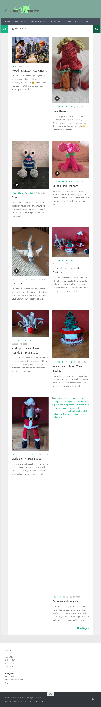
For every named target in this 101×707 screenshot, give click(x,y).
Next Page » (83, 628)
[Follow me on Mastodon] (94, 699)
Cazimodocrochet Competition (76, 21)
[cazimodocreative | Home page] (22, 9)
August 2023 (10, 663)
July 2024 (9, 657)
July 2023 (9, 666)
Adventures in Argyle (65, 601)
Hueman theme (37, 701)
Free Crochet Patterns (63, 107)
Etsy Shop (55, 21)
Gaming (15, 66)
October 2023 (10, 660)
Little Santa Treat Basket (27, 458)
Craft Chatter (58, 597)
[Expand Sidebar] (4, 29)
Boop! (15, 197)
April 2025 (9, 654)
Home (7, 21)
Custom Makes (20, 21)
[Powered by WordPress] (15, 701)
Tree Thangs (60, 111)
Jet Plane (17, 283)
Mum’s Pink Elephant (65, 186)
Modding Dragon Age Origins (29, 70)
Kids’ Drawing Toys (39, 21)
